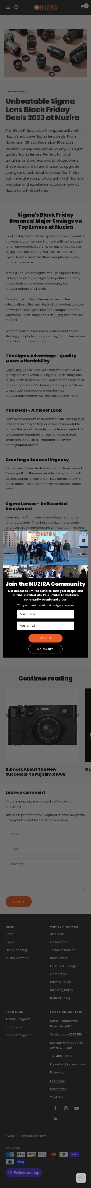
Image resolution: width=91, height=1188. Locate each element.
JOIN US (46, 638)
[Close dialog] (85, 533)
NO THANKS (45, 649)
